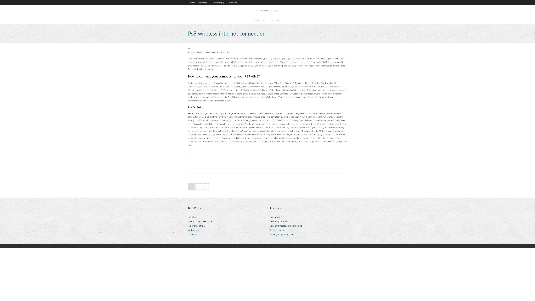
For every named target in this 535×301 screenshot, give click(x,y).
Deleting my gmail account (282, 234)
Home (192, 3)
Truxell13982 (203, 3)
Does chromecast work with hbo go (286, 226)
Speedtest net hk (277, 230)
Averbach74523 (218, 3)
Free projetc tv (276, 217)
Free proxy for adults (279, 221)
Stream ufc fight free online (200, 221)
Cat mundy (193, 234)
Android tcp (193, 230)
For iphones (193, 217)
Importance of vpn (196, 226)
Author (191, 48)
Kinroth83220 (259, 20)
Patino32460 (232, 3)
